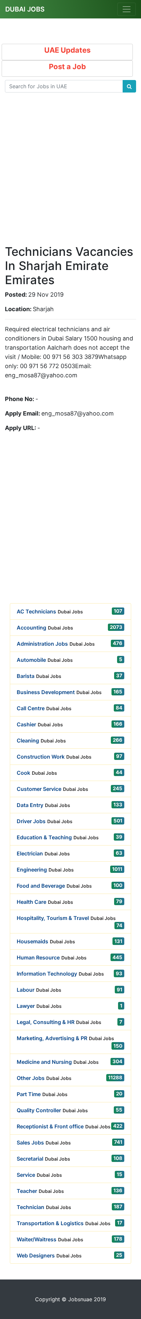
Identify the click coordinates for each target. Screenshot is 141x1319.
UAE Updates (67, 50)
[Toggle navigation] (126, 9)
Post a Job (67, 66)
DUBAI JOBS (25, 9)
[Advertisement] (70, 174)
